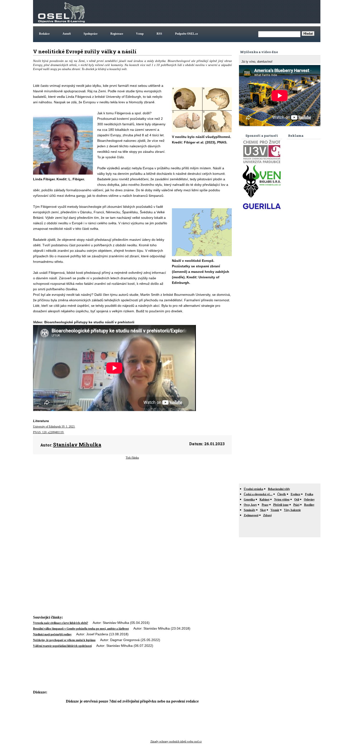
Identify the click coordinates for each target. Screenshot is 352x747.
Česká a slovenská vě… (258, 494)
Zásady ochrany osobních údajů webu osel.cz (176, 741)
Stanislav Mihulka (77, 444)
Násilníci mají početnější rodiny (52, 634)
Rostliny (309, 504)
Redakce (44, 33)
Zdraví (267, 515)
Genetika (249, 499)
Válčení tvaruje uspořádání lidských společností (62, 646)
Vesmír (275, 510)
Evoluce (295, 494)
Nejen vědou (282, 499)
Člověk (281, 494)
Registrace (116, 33)
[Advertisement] (232, 11)
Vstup (140, 33)
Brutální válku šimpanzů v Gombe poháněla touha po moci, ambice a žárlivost (81, 628)
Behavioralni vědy (279, 489)
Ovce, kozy (250, 504)
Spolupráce (90, 33)
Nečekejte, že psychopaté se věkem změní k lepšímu (64, 640)
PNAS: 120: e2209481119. (48, 432)
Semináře (249, 510)
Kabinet (264, 499)
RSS (159, 33)
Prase (265, 504)
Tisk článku (132, 457)
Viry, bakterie (292, 510)
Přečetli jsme (281, 504)
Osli (296, 499)
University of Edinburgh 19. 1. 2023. (54, 426)
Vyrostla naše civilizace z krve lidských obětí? (60, 623)
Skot (263, 510)
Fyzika (309, 494)
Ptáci (296, 504)
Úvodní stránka (253, 489)
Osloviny (309, 499)
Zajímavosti (251, 515)
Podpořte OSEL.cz (186, 33)
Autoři (66, 33)
